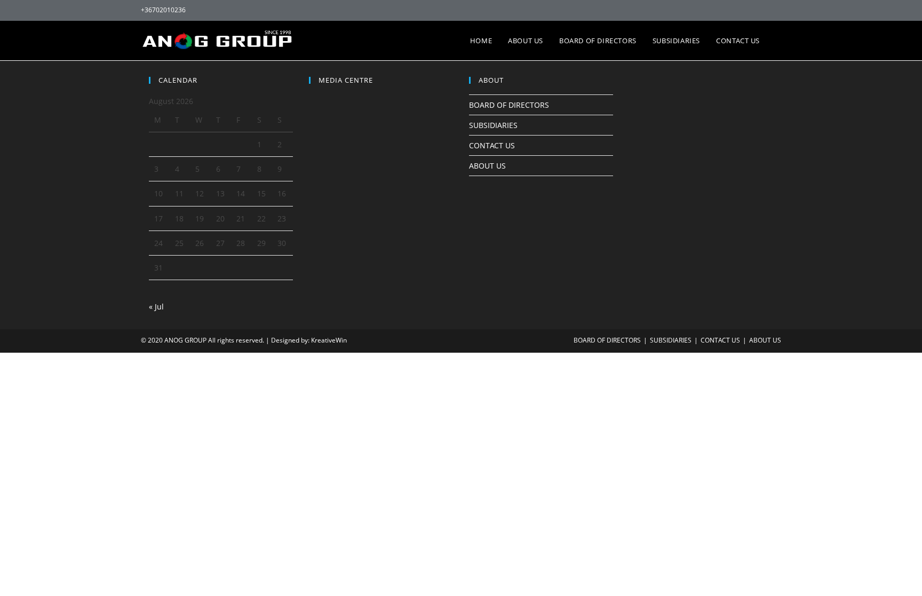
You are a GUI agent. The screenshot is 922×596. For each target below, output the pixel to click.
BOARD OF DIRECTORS (509, 105)
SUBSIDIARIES (493, 125)
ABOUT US (487, 166)
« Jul (156, 306)
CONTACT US (492, 145)
